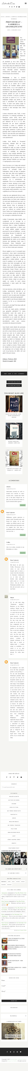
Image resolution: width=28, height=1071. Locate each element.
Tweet (5, 373)
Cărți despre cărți (14, 839)
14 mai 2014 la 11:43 (10, 544)
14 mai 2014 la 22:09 (14, 562)
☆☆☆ (13, 881)
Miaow (12, 597)
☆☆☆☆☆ (9, 884)
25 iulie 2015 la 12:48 (14, 665)
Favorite (3, 881)
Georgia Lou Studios (12, 1061)
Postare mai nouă (14, 381)
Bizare (14, 803)
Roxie (3, 914)
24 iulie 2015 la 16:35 (14, 599)
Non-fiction (14, 807)
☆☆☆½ (17, 881)
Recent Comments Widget (21, 930)
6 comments (21, 373)
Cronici (8, 16)
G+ (12, 373)
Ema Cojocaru (10, 512)
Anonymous (4, 908)
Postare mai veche (14, 385)
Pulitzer (14, 828)
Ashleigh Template (22, 1059)
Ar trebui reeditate (14, 810)
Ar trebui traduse (14, 825)
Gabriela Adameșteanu (19, 16)
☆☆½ (9, 881)
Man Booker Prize (14, 832)
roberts (8, 487)
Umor (14, 818)
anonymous (5, 893)
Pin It (15, 373)
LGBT (14, 835)
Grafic (14, 843)
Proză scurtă (14, 796)
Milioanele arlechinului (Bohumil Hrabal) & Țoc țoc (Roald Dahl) (17, 947)
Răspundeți (22, 505)
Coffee (8, 542)
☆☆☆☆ (3, 16)
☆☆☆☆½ (3, 884)
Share (9, 373)
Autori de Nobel (14, 800)
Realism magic (14, 821)
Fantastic (14, 814)
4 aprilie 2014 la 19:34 (11, 488)
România (14, 18)
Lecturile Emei (13, 1059)
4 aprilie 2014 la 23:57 (11, 514)
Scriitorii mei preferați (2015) (11, 851)
